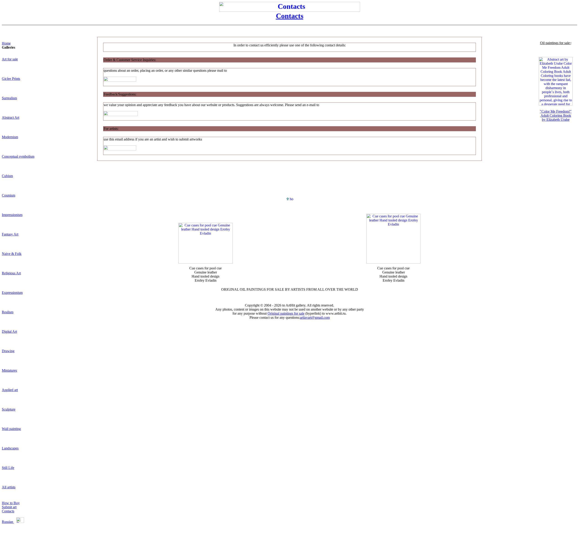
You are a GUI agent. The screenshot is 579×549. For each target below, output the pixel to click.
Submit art (9, 507)
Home (6, 43)
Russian (8, 522)
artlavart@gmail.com (315, 317)
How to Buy (11, 503)
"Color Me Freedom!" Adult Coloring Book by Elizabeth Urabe (556, 115)
